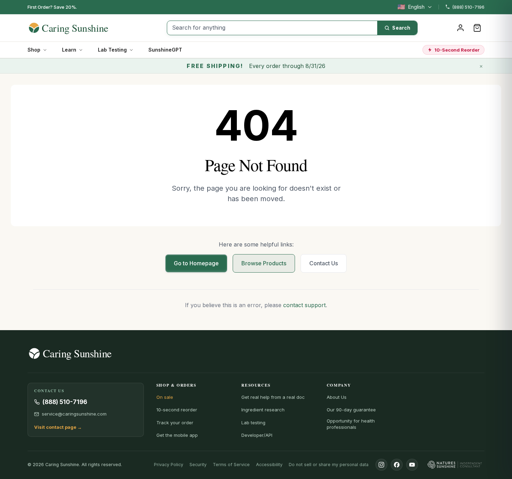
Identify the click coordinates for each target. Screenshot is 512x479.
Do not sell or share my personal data (329, 464)
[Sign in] (460, 28)
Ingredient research (263, 409)
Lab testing (253, 422)
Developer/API (256, 435)
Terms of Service (231, 464)
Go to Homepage (196, 263)
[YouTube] (412, 465)
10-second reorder (176, 409)
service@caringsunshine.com (74, 414)
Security (198, 464)
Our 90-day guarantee (351, 409)
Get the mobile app (177, 435)
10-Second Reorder (457, 50)
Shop (34, 50)
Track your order (174, 422)
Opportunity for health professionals (351, 424)
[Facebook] (397, 465)
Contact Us (323, 263)
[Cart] (477, 28)
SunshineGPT (165, 50)
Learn (69, 50)
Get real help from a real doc (273, 397)
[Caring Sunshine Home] (81, 28)
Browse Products (263, 263)
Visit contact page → (58, 427)
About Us (337, 397)
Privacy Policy (168, 464)
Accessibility (269, 464)
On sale (164, 397)
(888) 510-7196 (468, 7)
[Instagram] (381, 465)
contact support (304, 305)
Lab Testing (112, 50)
